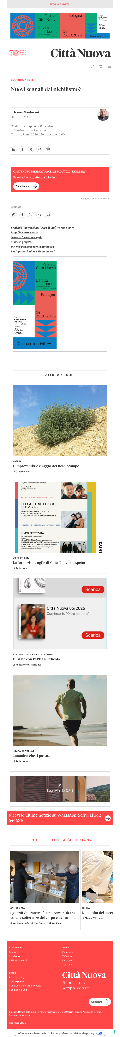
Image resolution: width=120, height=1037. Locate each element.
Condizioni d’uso (18, 989)
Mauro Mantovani (26, 112)
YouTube (67, 964)
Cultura (17, 80)
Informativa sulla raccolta (32, 1033)
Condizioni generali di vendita (25, 985)
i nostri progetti (22, 242)
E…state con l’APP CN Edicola (36, 659)
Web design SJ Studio (93, 1012)
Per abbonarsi (23, 186)
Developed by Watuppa (19, 1015)
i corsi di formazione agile (26, 237)
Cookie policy (16, 981)
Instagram (67, 960)
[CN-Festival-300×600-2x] (35, 304)
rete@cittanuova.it (44, 251)
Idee (30, 80)
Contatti (13, 952)
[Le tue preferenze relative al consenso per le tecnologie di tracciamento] (115, 1032)
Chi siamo (14, 956)
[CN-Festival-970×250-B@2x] (60, 25)
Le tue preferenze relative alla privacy (73, 1033)
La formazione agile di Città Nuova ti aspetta (49, 563)
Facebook (67, 952)
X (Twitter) (67, 956)
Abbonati (96, 1001)
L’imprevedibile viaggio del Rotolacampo (46, 466)
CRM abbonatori (18, 960)
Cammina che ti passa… (32, 756)
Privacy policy (16, 977)
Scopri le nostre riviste (24, 232)
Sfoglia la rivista (60, 4)
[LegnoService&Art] (60, 788)
